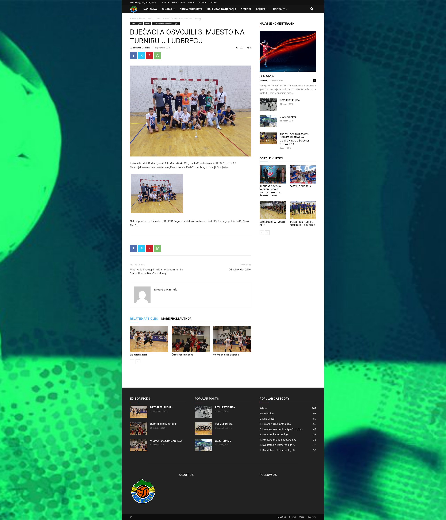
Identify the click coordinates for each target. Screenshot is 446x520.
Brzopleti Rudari (138, 354)
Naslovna (150, 9)
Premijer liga (224, 424)
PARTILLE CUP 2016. (300, 186)
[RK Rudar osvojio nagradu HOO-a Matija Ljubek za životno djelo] (273, 174)
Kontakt (279, 9)
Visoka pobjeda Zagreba (226, 354)
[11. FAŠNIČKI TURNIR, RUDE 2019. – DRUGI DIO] (303, 210)
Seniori (246, 9)
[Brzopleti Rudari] (149, 339)
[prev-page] (132, 362)
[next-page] (138, 362)
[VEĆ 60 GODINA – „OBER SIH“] (273, 210)
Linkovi (213, 2)
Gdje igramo (288, 117)
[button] (312, 9)
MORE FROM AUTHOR (176, 318)
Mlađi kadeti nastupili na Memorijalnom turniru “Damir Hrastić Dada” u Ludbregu (156, 271)
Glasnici (191, 2)
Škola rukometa (191, 9)
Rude (164, 2)
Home (133, 18)
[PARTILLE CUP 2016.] (303, 174)
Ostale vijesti (145, 18)
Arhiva (260, 9)
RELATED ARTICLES (144, 318)
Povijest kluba (290, 100)
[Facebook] (133, 55)
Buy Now (311, 516)
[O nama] (288, 51)
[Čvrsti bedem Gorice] (191, 339)
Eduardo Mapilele (141, 47)
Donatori (202, 2)
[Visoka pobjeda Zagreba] (232, 339)
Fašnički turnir (178, 2)
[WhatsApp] (157, 55)
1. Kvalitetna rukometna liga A (166, 23)
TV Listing (281, 516)
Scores (292, 516)
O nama (167, 9)
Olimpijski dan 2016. (240, 269)
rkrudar (263, 80)
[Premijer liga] (203, 428)
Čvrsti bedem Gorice (182, 354)
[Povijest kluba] (268, 104)
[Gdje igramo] (268, 121)
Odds (301, 516)
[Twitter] (141, 55)
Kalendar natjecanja (221, 9)
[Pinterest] (149, 55)
